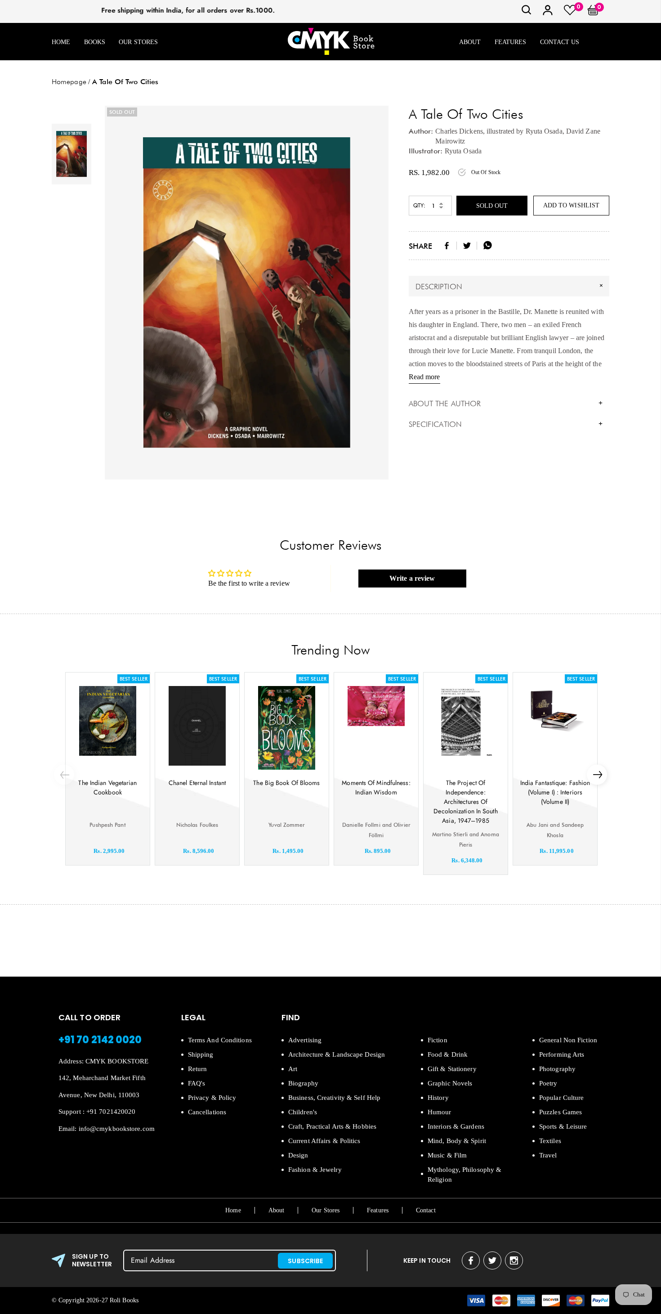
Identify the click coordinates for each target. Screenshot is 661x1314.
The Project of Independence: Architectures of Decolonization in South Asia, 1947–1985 (465, 801)
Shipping (201, 1054)
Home (61, 42)
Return (197, 1068)
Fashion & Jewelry (315, 1169)
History (438, 1097)
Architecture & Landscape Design (336, 1054)
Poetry (548, 1083)
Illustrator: (425, 151)
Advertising (305, 1040)
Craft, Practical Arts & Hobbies (332, 1126)
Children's (302, 1112)
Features (511, 42)
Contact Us (560, 42)
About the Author (506, 403)
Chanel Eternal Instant (197, 782)
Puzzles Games (560, 1112)
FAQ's (196, 1083)
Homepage (69, 81)
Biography (303, 1083)
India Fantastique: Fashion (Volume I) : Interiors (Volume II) (555, 792)
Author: (421, 131)
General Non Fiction (568, 1040)
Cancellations (207, 1112)
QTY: (419, 205)
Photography (557, 1068)
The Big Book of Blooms (286, 782)
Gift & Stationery (452, 1068)
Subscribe (305, 1260)
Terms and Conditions (220, 1040)
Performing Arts (562, 1054)
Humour (439, 1112)
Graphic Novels (450, 1083)
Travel (548, 1155)
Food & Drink (448, 1054)
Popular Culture (561, 1097)
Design (298, 1155)
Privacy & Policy (212, 1097)
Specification (506, 424)
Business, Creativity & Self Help (334, 1097)
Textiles (550, 1140)
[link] (526, 12)
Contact (426, 1210)
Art (292, 1068)
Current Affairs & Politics (324, 1140)
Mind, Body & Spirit (457, 1140)
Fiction (437, 1040)
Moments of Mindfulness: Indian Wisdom (376, 787)
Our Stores (138, 42)
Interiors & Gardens (456, 1126)
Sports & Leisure (563, 1126)
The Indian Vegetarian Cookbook (107, 787)
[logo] (331, 42)
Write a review (412, 578)
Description (510, 286)
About (470, 42)
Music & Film (447, 1155)
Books (95, 42)
